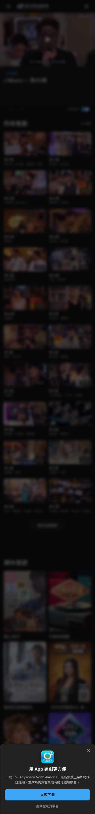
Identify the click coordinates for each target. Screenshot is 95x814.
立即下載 (47, 795)
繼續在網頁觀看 (47, 806)
